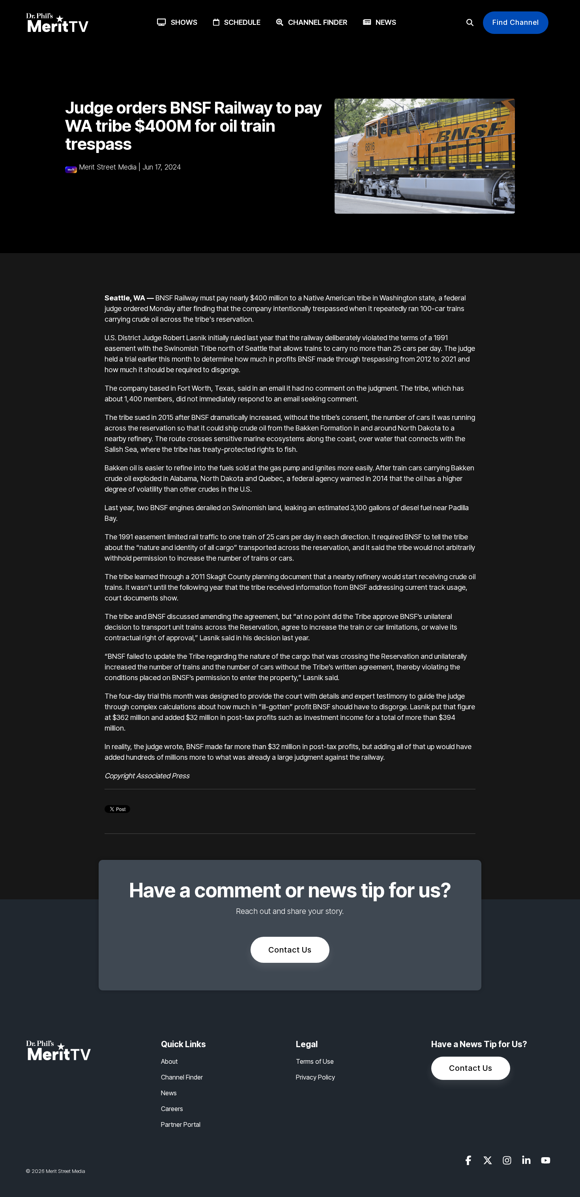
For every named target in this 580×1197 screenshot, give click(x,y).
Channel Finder (315, 22)
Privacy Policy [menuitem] (315, 1077)
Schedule (239, 22)
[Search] (470, 22)
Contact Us (290, 950)
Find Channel (515, 22)
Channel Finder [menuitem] (182, 1077)
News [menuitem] (169, 1093)
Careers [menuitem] (172, 1109)
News (383, 22)
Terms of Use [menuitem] (315, 1061)
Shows (181, 22)
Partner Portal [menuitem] (180, 1124)
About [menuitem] (169, 1061)
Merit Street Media (107, 167)
